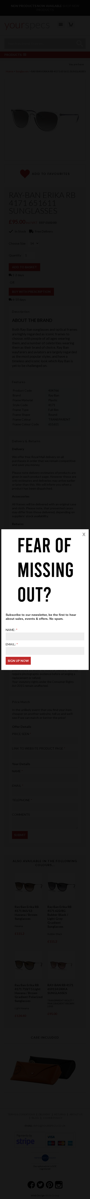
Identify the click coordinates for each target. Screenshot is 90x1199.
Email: (11, 644)
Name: (10, 630)
